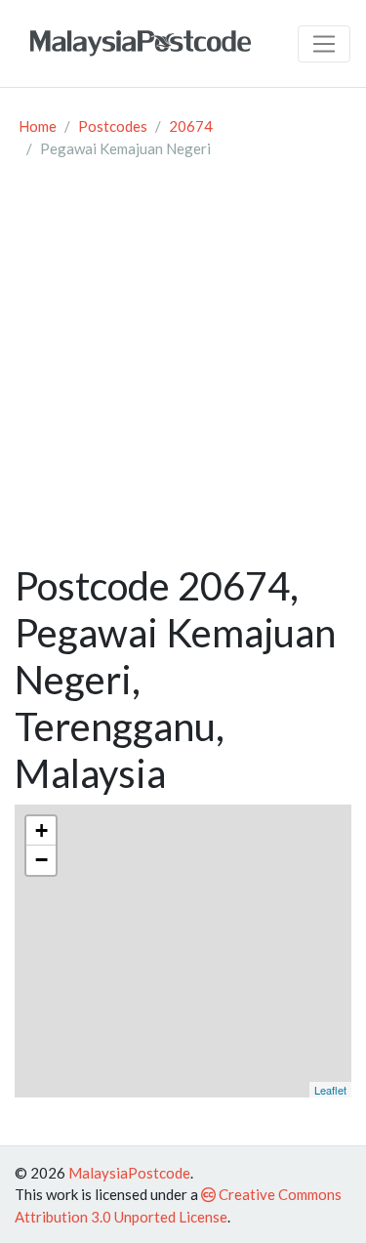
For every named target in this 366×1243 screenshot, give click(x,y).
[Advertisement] (183, 369)
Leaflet (330, 1090)
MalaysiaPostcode (129, 1172)
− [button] (41, 860)
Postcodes (112, 126)
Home (38, 126)
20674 (191, 126)
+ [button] (41, 830)
